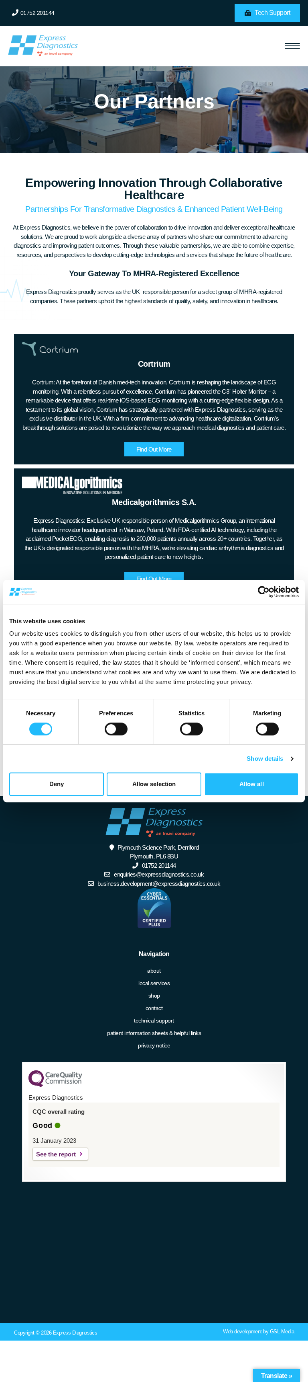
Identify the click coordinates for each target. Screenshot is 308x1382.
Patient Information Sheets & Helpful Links (154, 1033)
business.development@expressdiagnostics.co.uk (159, 883)
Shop (154, 995)
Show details (265, 758)
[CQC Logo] (55, 1085)
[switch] (116, 729)
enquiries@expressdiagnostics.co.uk (159, 874)
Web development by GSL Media (258, 1332)
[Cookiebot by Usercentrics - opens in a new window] (264, 592)
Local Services (154, 983)
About (154, 970)
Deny (56, 783)
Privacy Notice (154, 1045)
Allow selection (154, 783)
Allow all (251, 783)
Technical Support (154, 1020)
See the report (56, 1154)
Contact (154, 1008)
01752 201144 (37, 13)
